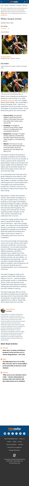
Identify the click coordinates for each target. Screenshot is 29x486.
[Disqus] (14, 405)
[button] (14, 83)
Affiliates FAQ (4, 15)
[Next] (25, 81)
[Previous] (4, 81)
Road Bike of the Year (8, 100)
